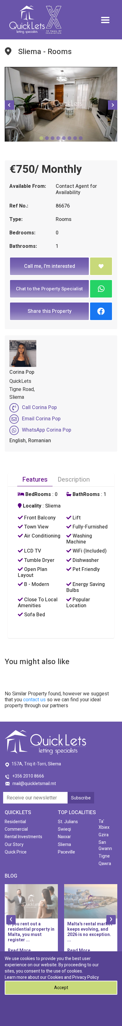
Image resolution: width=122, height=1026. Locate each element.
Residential (15, 821)
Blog (11, 876)
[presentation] (11, 919)
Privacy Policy (85, 977)
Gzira (104, 835)
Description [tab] (74, 479)
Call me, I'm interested (49, 266)
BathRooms (85, 495)
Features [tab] (35, 479)
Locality (31, 506)
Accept (61, 987)
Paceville (66, 852)
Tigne (104, 856)
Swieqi (64, 829)
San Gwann (105, 845)
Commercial (16, 829)
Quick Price (16, 852)
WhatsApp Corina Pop (46, 430)
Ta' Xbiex (104, 824)
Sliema (64, 844)
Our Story (14, 844)
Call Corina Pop (39, 407)
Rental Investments (23, 836)
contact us (34, 699)
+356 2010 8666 (28, 776)
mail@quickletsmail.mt (34, 783)
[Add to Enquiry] (101, 266)
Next (112, 105)
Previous (9, 105)
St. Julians (68, 821)
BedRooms (37, 495)
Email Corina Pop (41, 419)
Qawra (105, 863)
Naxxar (64, 836)
